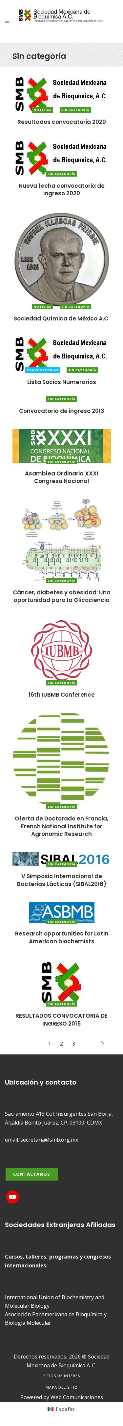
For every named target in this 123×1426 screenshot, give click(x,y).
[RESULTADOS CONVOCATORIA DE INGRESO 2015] (62, 981)
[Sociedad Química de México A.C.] (61, 259)
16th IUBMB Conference (62, 695)
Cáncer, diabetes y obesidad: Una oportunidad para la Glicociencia (62, 596)
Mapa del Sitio (62, 1387)
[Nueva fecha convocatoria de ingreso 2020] (61, 157)
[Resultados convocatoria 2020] (61, 93)
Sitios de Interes (61, 1375)
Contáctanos (31, 1174)
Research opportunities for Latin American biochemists (61, 937)
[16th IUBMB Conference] (61, 650)
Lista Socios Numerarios (61, 382)
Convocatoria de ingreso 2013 (61, 411)
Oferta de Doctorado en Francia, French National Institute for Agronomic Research (61, 826)
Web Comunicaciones (77, 1397)
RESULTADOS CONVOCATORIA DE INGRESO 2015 (61, 1019)
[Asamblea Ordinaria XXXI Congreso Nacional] (61, 445)
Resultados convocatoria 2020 (61, 122)
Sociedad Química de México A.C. (62, 318)
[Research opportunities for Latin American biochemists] (61, 911)
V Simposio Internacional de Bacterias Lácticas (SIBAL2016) (61, 880)
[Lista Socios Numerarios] (61, 353)
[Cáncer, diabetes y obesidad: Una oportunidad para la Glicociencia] (61, 540)
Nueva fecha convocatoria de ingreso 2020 (62, 189)
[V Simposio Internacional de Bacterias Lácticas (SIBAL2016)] (61, 858)
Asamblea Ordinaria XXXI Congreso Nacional (61, 477)
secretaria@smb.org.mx (49, 1139)
